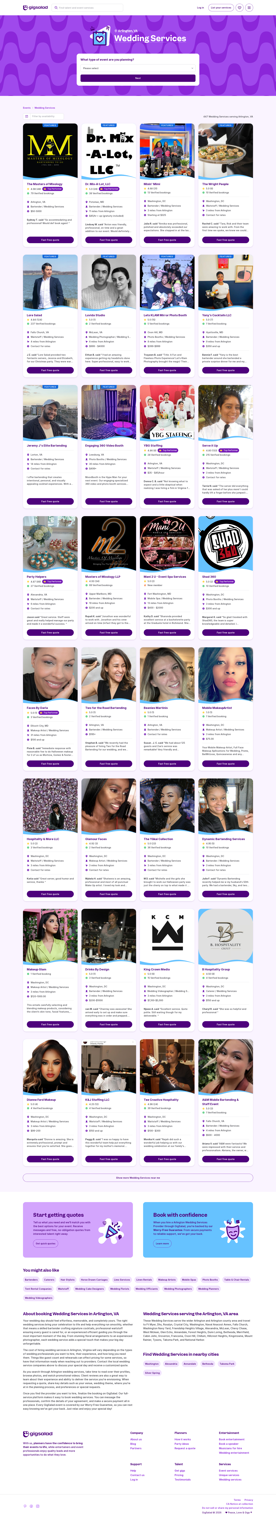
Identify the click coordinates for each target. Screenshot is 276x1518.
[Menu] (249, 7)
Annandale (190, 1363)
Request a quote (185, 1448)
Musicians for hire (230, 1448)
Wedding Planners (208, 1288)
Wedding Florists (119, 1288)
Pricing (179, 1475)
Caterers (49, 1279)
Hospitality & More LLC (43, 839)
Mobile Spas (189, 1279)
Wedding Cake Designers (89, 1288)
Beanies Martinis (156, 708)
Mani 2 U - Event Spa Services (165, 576)
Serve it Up (210, 445)
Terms (237, 1500)
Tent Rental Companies (38, 1288)
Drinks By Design (97, 969)
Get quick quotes (45, 1243)
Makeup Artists (167, 1279)
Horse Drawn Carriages (94, 1279)
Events (27, 107)
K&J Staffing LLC (97, 1099)
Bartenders (31, 1279)
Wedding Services (44, 107)
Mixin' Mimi (152, 184)
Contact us (137, 1475)
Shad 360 (209, 576)
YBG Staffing (153, 445)
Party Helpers (36, 576)
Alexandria (171, 1363)
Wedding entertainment (234, 1452)
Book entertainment (232, 1439)
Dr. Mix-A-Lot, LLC (97, 184)
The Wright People (215, 184)
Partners (136, 1448)
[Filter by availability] (47, 116)
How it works (183, 1439)
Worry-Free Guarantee (167, 1230)
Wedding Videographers (38, 1298)
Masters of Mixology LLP (102, 576)
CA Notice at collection (239, 1504)
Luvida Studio (95, 315)
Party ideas (182, 1443)
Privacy (249, 1500)
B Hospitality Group (216, 969)
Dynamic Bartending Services (223, 839)
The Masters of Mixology (44, 184)
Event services (228, 1470)
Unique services (229, 1475)
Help (133, 1470)
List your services (221, 7)
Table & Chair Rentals (236, 1279)
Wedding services (230, 1479)
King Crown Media (157, 969)
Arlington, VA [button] (128, 31)
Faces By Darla (37, 708)
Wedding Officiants (147, 1288)
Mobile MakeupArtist (217, 708)
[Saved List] (239, 7)
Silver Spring (152, 1373)
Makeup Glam (36, 969)
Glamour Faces (96, 839)
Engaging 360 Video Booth (104, 445)
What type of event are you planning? (107, 59)
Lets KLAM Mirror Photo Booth (165, 315)
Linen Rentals (144, 1279)
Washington (152, 1363)
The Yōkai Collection (158, 839)
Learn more (162, 1243)
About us (136, 1439)
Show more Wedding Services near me (138, 1177)
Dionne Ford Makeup (41, 1099)
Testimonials (183, 1479)
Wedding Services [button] (150, 38)
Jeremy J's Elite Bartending (47, 445)
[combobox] (89, 8)
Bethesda (207, 1363)
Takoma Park (227, 1363)
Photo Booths (210, 1279)
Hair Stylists (68, 1279)
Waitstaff (63, 1288)
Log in (200, 7)
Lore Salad (34, 315)
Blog (133, 1443)
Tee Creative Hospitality (161, 1099)
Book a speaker (229, 1443)
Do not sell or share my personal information (227, 1508)
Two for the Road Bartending (105, 708)
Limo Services (122, 1279)
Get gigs (180, 1470)
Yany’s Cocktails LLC (216, 315)
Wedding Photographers (178, 1288)
